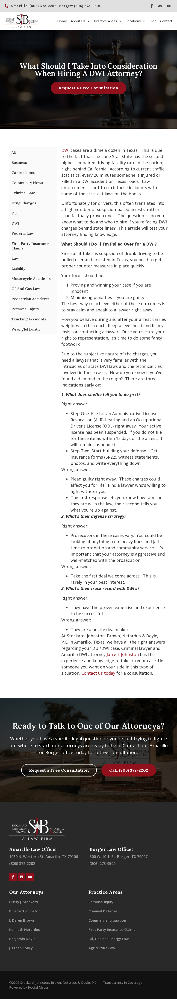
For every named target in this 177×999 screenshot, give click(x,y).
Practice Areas (105, 21)
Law (15, 258)
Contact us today (98, 673)
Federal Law (23, 233)
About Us (78, 21)
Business (19, 162)
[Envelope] (160, 6)
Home (62, 21)
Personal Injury (25, 309)
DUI (15, 213)
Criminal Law (23, 192)
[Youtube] (168, 6)
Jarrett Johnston (123, 654)
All (14, 152)
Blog (152, 21)
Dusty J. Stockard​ (23, 901)
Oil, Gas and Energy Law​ (108, 938)
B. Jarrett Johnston (25, 911)
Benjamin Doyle (22, 938)
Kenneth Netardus (24, 929)
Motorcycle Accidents (31, 278)
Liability (18, 268)
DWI (15, 223)
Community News (27, 182)
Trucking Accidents (29, 319)
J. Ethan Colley (21, 948)
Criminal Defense (102, 911)
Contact (166, 21)
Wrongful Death (26, 329)
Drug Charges (24, 203)
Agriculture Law (101, 948)
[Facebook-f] (151, 6)
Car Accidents (24, 172)
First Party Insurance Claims (31, 245)
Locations (133, 21)
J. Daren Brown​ (21, 920)
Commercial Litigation (107, 920)
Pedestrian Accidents (31, 298)
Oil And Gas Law (26, 288)
